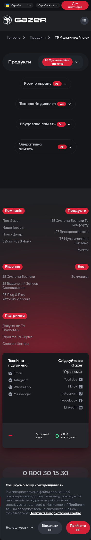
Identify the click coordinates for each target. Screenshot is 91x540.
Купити (83, 250)
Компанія (13, 210)
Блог (81, 266)
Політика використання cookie (55, 513)
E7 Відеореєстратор (72, 232)
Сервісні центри (15, 344)
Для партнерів (75, 5)
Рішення (12, 266)
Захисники (80, 277)
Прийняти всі (78, 528)
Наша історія (13, 228)
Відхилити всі (50, 528)
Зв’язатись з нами (16, 241)
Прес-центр (12, 234)
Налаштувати (17, 528)
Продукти (77, 210)
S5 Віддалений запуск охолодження (20, 286)
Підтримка (15, 315)
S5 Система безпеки (18, 277)
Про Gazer (11, 221)
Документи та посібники (13, 328)
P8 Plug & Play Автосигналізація (16, 297)
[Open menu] (84, 21)
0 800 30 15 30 (45, 473)
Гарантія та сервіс (17, 337)
